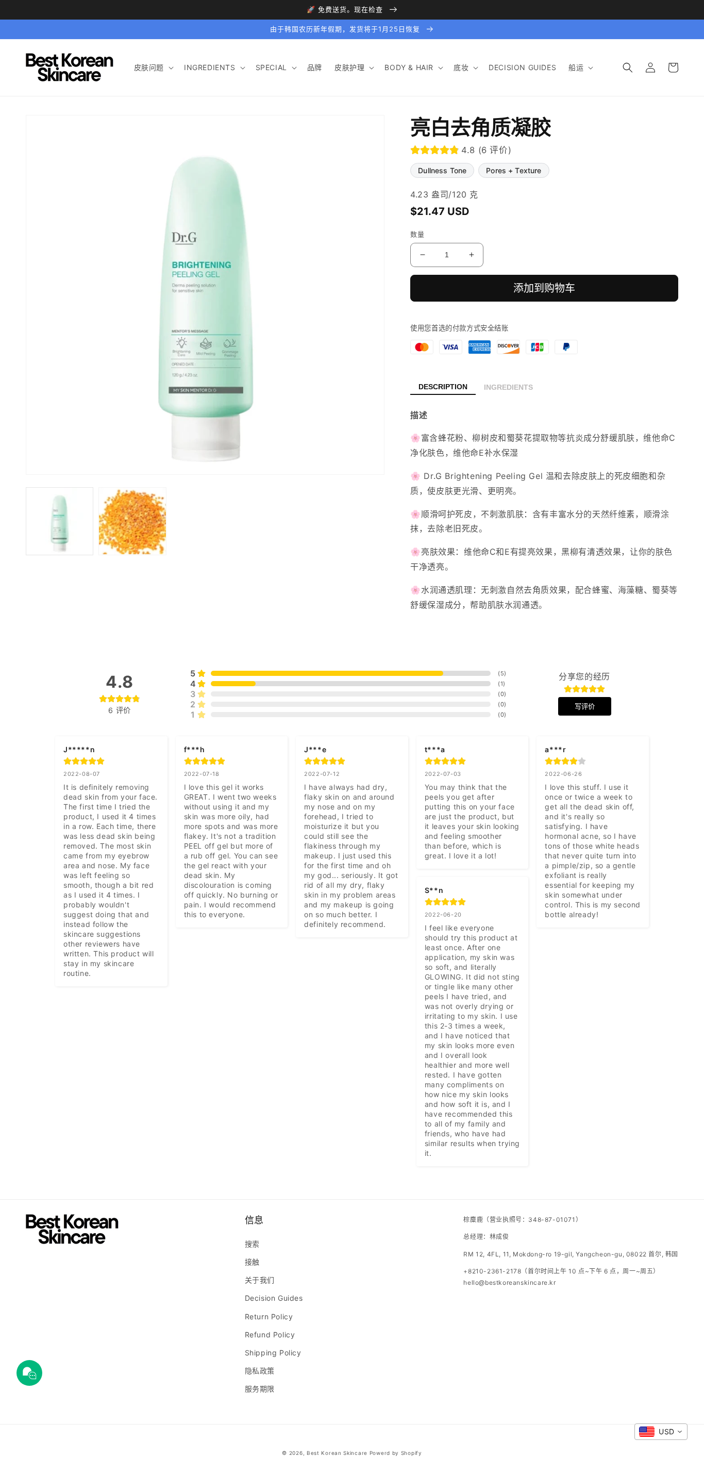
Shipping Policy (273, 1352)
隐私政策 (260, 1370)
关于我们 (260, 1279)
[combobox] (661, 1431)
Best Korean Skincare (337, 1453)
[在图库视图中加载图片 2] (132, 521)
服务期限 (260, 1388)
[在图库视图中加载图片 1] (59, 521)
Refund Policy (270, 1334)
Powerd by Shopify (396, 1453)
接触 (252, 1261)
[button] (153, 67)
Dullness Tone (442, 170)
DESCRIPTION (442, 387)
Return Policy (269, 1316)
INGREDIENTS (508, 387)
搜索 (252, 1243)
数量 (417, 234)
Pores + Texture (513, 170)
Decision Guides (274, 1298)
